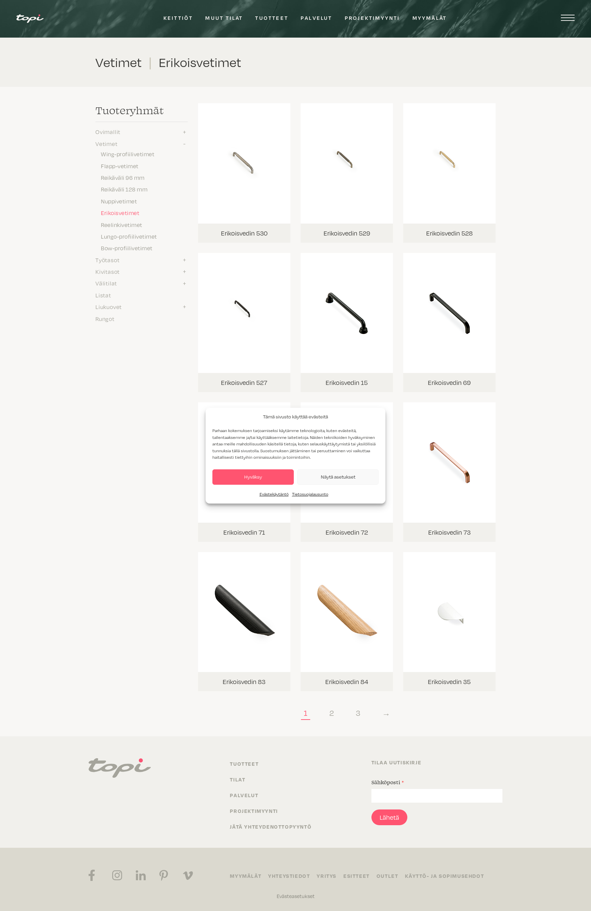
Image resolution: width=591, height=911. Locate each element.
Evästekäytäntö (274, 494)
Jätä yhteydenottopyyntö (271, 826)
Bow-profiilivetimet (127, 248)
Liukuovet (108, 307)
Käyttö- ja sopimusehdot (444, 876)
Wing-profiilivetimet (127, 154)
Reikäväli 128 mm (124, 189)
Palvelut (316, 18)
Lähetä (389, 817)
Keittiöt (178, 18)
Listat (103, 295)
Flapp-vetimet (120, 166)
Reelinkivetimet (121, 225)
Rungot (105, 319)
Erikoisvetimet (120, 213)
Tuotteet (271, 18)
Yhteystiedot (289, 876)
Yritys (327, 876)
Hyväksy (253, 477)
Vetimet (106, 143)
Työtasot (107, 260)
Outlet (387, 876)
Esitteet (356, 876)
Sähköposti (387, 782)
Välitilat (106, 283)
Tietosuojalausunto (310, 494)
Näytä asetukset (338, 477)
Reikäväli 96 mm (123, 177)
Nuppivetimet (119, 201)
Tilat (237, 779)
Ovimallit (107, 132)
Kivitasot (107, 271)
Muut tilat (224, 18)
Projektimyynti (372, 18)
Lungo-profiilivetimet (129, 236)
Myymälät (429, 18)
